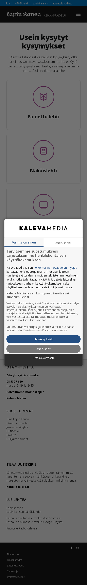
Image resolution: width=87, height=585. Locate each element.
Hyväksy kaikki (43, 339)
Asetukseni (63, 243)
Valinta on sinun (24, 242)
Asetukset (43, 349)
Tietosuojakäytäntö (44, 358)
